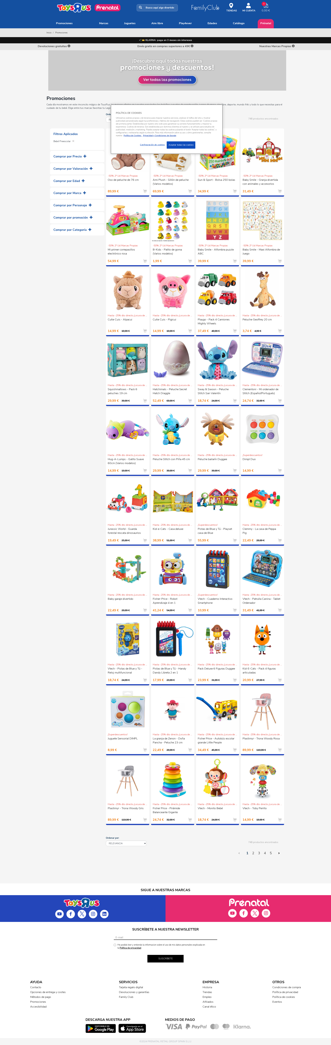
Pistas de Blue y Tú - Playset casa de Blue (215, 531)
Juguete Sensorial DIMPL (123, 738)
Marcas (103, 23)
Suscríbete (165, 958)
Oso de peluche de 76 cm (123, 180)
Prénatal (265, 23)
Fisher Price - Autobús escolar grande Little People (216, 740)
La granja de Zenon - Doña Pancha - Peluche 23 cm (169, 740)
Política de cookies (283, 997)
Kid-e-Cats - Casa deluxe (168, 529)
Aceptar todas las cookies (181, 144)
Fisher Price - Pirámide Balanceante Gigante (166, 810)
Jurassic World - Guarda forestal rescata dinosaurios (124, 531)
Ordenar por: (112, 838)
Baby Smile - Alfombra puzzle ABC (216, 252)
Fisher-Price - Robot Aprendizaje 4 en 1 (165, 601)
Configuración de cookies (152, 144)
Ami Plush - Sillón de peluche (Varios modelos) (171, 182)
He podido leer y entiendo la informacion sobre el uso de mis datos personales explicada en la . (161, 946)
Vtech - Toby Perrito (255, 808)
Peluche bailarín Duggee (212, 459)
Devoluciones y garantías (134, 992)
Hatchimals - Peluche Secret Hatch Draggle (170, 391)
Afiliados (208, 1002)
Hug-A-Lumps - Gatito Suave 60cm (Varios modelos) (126, 461)
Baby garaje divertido (120, 599)
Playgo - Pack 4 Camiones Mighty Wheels (214, 321)
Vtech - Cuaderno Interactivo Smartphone (215, 601)
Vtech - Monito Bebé (210, 808)
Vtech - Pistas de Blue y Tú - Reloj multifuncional (125, 671)
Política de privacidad (130, 948)
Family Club (126, 997)
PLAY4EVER (185, 23)
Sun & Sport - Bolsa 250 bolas (216, 180)
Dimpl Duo (249, 459)
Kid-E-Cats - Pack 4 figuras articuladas (259, 671)
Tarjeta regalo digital (131, 987)
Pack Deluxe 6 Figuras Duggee (216, 669)
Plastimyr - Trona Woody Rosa (261, 738)
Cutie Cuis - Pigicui (164, 319)
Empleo (207, 997)
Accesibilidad (38, 1007)
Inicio (49, 32)
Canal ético (209, 1007)
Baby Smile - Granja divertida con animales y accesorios (260, 182)
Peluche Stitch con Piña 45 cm (171, 459)
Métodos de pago (40, 997)
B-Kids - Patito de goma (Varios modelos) (167, 252)
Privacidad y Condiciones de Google (159, 135)
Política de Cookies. (133, 135)
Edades (212, 23)
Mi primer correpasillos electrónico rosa (121, 252)
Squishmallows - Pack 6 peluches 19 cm (122, 391)
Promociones (64, 23)
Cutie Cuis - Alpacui (120, 319)
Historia (207, 987)
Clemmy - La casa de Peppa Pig (259, 531)
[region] (167, 129)
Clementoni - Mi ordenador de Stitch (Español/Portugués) (260, 391)
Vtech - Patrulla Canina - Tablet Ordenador (261, 601)
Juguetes (130, 23)
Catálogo (238, 23)
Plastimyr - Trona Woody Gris (126, 808)
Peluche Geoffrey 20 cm (257, 319)
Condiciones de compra (286, 987)
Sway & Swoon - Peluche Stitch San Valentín (213, 391)
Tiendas (207, 992)
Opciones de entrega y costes (48, 992)
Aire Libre (157, 23)
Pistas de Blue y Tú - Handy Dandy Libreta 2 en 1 (169, 671)
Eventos (277, 1002)
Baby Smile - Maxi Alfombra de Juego (261, 252)
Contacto (35, 987)
